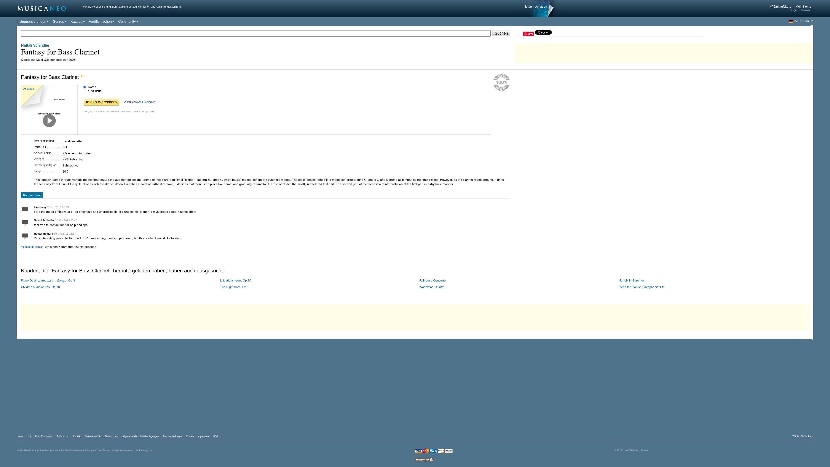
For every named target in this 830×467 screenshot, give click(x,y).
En (801, 21)
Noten (92, 87)
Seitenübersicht (93, 436)
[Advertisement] (664, 51)
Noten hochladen (535, 6)
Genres (58, 21)
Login (794, 10)
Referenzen (63, 436)
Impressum (203, 436)
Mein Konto (803, 6)
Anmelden (806, 10)
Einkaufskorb (783, 6)
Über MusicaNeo (44, 436)
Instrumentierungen (31, 21)
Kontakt (77, 436)
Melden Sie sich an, (32, 246)
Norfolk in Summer (631, 280)
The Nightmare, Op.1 (234, 287)
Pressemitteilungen (172, 436)
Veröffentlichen (100, 21)
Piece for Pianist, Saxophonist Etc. (642, 287)
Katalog (76, 21)
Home (20, 436)
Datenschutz (111, 436)
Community (127, 21)
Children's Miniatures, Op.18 (40, 287)
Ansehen (28, 88)
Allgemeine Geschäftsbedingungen (140, 436)
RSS (215, 436)
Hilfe (29, 436)
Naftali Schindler (145, 102)
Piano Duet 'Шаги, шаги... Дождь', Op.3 (48, 280)
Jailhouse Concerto (432, 280)
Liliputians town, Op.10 (235, 280)
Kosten (190, 436)
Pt (812, 21)
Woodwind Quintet (431, 287)
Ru (807, 21)
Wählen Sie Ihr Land (802, 436)
